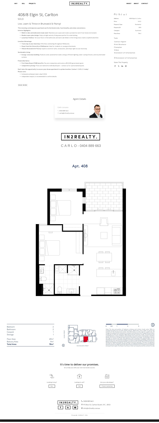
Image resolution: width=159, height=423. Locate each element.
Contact (144, 3)
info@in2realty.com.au (91, 408)
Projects (31, 3)
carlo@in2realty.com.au (66, 113)
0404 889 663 (63, 111)
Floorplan (118, 47)
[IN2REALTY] (79, 3)
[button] (127, 44)
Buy (16, 3)
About (136, 3)
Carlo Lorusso (63, 107)
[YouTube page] (75, 407)
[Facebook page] (60, 407)
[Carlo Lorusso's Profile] (96, 110)
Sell (23, 3)
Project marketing (107, 386)
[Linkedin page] (67, 407)
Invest (128, 3)
